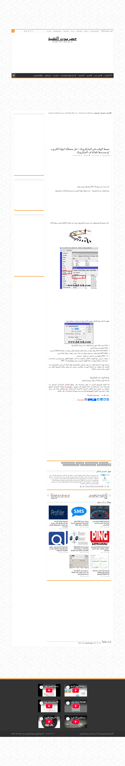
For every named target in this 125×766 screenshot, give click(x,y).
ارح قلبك (86, 31)
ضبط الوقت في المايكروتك (68, 463)
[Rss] (32, 31)
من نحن (72, 31)
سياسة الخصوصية (57, 31)
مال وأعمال (48, 75)
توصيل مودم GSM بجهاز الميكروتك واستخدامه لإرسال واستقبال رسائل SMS (79, 523)
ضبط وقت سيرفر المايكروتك (104, 465)
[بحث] (13, 31)
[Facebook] (30, 31)
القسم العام (79, 31)
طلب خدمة (66, 31)
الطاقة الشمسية (38, 75)
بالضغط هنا (68, 387)
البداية (108, 113)
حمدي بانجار (105, 155)
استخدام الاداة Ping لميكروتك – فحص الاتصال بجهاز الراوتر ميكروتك (100, 548)
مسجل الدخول (89, 643)
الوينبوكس (96, 113)
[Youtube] (24, 31)
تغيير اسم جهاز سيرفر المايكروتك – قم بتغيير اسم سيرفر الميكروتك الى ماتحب (60, 496)
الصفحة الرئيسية (94, 31)
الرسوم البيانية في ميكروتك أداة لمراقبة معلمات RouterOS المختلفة (100, 572)
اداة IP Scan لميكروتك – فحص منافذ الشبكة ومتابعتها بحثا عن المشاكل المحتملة (58, 548)
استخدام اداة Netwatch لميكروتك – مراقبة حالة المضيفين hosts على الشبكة (79, 548)
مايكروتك (102, 113)
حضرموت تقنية (80, 463)
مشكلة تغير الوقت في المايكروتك (71, 465)
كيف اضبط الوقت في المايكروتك (88, 465)
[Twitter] (28, 31)
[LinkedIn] (26, 31)
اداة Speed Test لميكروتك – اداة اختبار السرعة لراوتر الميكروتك (100, 523)
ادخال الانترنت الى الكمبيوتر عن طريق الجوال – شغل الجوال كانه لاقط (98, 496)
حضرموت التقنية (62, 38)
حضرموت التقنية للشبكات (91, 463)
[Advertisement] (62, 57)
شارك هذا (81, 399)
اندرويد (88, 75)
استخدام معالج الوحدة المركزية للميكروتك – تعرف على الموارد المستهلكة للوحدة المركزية (58, 523)
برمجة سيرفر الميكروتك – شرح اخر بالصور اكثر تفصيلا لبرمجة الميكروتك (80, 572)
